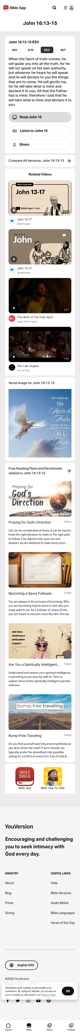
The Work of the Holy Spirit (38, 317)
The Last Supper (31, 366)
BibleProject (24, 223)
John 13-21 (28, 268)
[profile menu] (68, 7)
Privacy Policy (48, 994)
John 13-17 (28, 219)
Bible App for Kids (53, 788)
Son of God (23, 370)
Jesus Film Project (27, 321)
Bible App (25, 788)
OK (68, 991)
